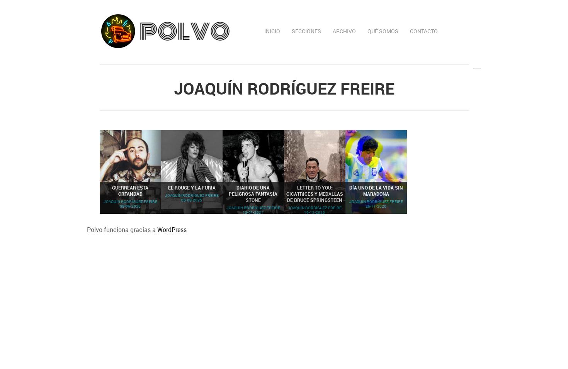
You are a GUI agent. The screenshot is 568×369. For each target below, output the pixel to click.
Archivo (344, 31)
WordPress (172, 229)
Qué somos (382, 31)
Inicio (272, 31)
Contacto (424, 31)
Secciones (306, 31)
